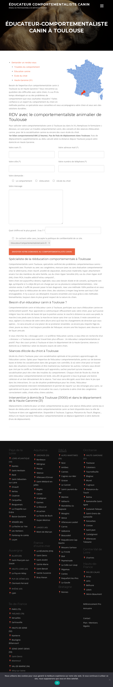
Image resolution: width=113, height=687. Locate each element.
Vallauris (65, 501)
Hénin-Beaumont (94, 594)
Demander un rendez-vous (24, 62)
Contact (86, 618)
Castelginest (91, 534)
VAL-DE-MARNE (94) (21, 666)
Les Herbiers (17, 531)
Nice (63, 463)
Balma (89, 497)
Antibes (64, 467)
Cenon (39, 493)
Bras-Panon (42, 577)
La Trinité (65, 552)
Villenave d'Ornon (45, 477)
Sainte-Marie (42, 564)
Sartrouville (17, 622)
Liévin (89, 589)
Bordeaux (41, 459)
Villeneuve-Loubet (69, 522)
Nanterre (16, 635)
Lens (88, 581)
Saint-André (42, 560)
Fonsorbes (91, 521)
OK (57, 683)
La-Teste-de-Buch (45, 515)
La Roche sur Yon (20, 526)
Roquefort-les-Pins (69, 578)
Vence (64, 518)
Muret (89, 480)
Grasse (64, 480)
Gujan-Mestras (43, 520)
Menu (101, 6)
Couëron (16, 495)
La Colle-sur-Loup (69, 565)
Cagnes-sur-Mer (68, 476)
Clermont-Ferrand (20, 583)
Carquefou (16, 500)
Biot (63, 556)
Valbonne (65, 531)
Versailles (16, 618)
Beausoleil (66, 535)
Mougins (65, 513)
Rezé (14, 474)
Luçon (14, 539)
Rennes (64, 592)
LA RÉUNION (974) (45, 551)
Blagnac (89, 476)
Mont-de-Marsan (44, 532)
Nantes (15, 466)
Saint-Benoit (42, 568)
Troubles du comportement (27, 67)
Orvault (15, 487)
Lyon (14, 593)
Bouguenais (17, 504)
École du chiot (20, 75)
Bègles (40, 489)
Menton (64, 497)
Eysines (40, 502)
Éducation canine (22, 71)
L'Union (89, 525)
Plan (85, 622)
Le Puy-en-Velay (19, 573)
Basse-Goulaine (19, 516)
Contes (64, 573)
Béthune (90, 585)
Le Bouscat (41, 507)
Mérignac (41, 464)
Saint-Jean (90, 530)
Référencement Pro (92, 604)
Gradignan (41, 498)
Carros (64, 526)
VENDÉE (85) (17, 522)
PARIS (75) (16, 609)
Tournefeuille (92, 471)
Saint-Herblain (18, 470)
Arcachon (41, 511)
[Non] (109, 679)
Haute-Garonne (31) (23, 80)
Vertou (15, 491)
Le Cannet (66, 485)
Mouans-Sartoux (68, 547)
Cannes (64, 471)
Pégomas (65, 569)
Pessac (40, 468)
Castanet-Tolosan (94, 509)
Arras (88, 576)
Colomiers (90, 467)
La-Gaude (65, 582)
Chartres (90, 557)
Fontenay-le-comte (20, 535)
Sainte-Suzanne (44, 573)
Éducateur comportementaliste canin (49, 4)
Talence (40, 473)
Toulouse (90, 463)
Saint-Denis (42, 555)
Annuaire (87, 608)
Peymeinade (67, 560)
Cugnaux (90, 485)
